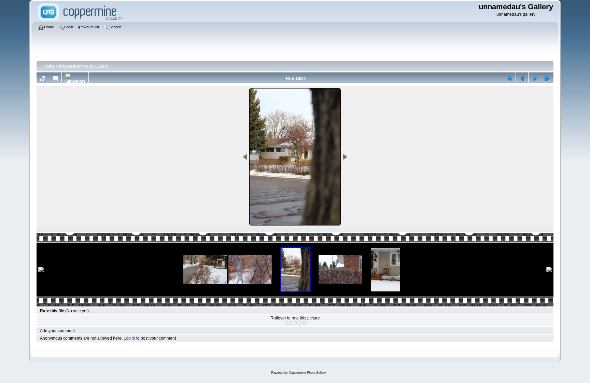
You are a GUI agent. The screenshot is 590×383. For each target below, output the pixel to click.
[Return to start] (509, 78)
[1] (286, 322)
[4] (299, 322)
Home (49, 66)
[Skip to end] (547, 78)
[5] (304, 322)
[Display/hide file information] (55, 78)
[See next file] (535, 78)
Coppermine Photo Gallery (307, 372)
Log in (129, 338)
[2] (291, 322)
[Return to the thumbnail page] (43, 78)
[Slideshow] (75, 78)
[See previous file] (522, 78)
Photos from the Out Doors (83, 66)
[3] (295, 322)
